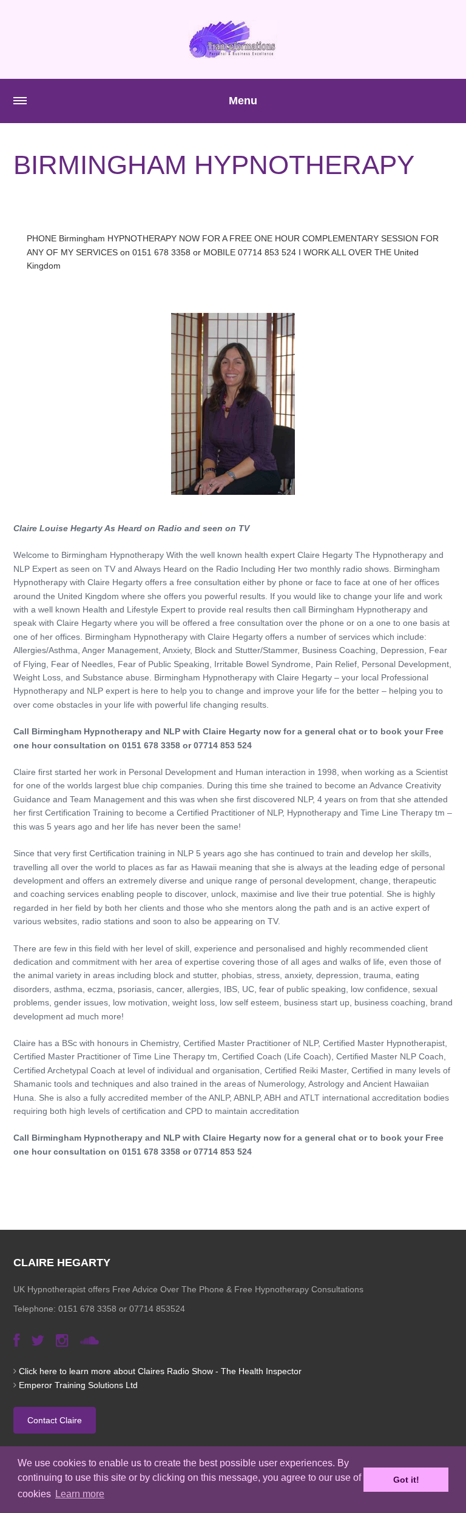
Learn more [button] (79, 1494)
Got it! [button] (406, 1479)
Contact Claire (54, 1420)
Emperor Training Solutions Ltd (78, 1385)
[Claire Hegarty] (233, 39)
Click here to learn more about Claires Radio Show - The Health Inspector (160, 1371)
